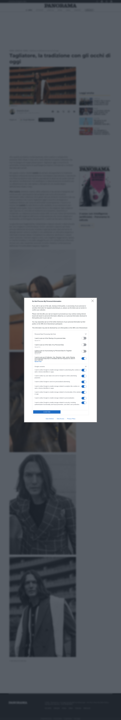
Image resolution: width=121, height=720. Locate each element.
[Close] (93, 301)
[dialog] (60, 360)
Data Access (60, 418)
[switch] (83, 338)
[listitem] (60, 334)
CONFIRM (46, 412)
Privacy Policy (71, 418)
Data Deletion (50, 418)
